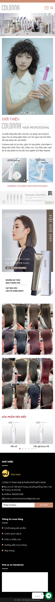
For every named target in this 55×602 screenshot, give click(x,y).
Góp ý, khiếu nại (12, 539)
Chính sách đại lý (12, 533)
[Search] (51, 7)
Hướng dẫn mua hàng (15, 544)
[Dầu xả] (14, 432)
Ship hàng (9, 550)
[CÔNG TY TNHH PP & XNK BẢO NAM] (10, 7)
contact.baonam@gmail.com (25, 498)
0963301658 (17, 494)
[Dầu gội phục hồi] (41, 432)
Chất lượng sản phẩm (15, 528)
